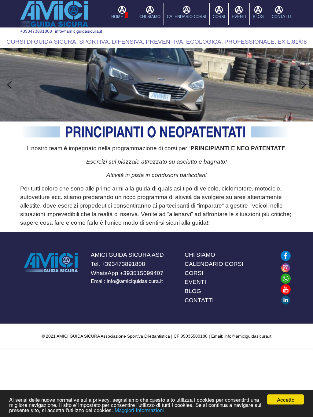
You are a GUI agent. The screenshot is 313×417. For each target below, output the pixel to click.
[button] (9, 85)
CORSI (219, 16)
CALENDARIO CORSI (186, 16)
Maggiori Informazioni (139, 410)
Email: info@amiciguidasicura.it (127, 281)
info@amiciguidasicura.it (78, 31)
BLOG (258, 16)
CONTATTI (281, 16)
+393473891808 (36, 31)
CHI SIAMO (149, 16)
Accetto (285, 399)
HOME (117, 16)
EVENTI (239, 16)
